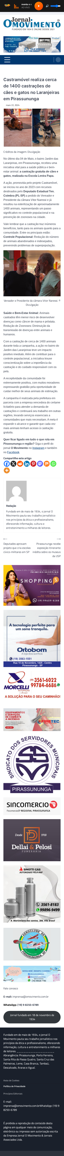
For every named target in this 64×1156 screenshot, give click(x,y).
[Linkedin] (27, 464)
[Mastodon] (40, 464)
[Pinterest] (33, 464)
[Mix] (47, 464)
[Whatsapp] (53, 464)
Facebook (13, 452)
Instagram (38, 448)
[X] (13, 464)
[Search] (58, 59)
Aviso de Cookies (11, 1080)
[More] (7, 470)
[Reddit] (20, 464)
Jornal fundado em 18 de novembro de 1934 (32, 1017)
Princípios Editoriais (12, 1093)
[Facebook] (7, 464)
